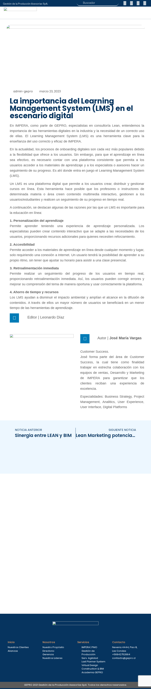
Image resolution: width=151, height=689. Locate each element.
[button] (145, 13)
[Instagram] (131, 3)
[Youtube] (144, 3)
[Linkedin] (125, 3)
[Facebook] (138, 3)
